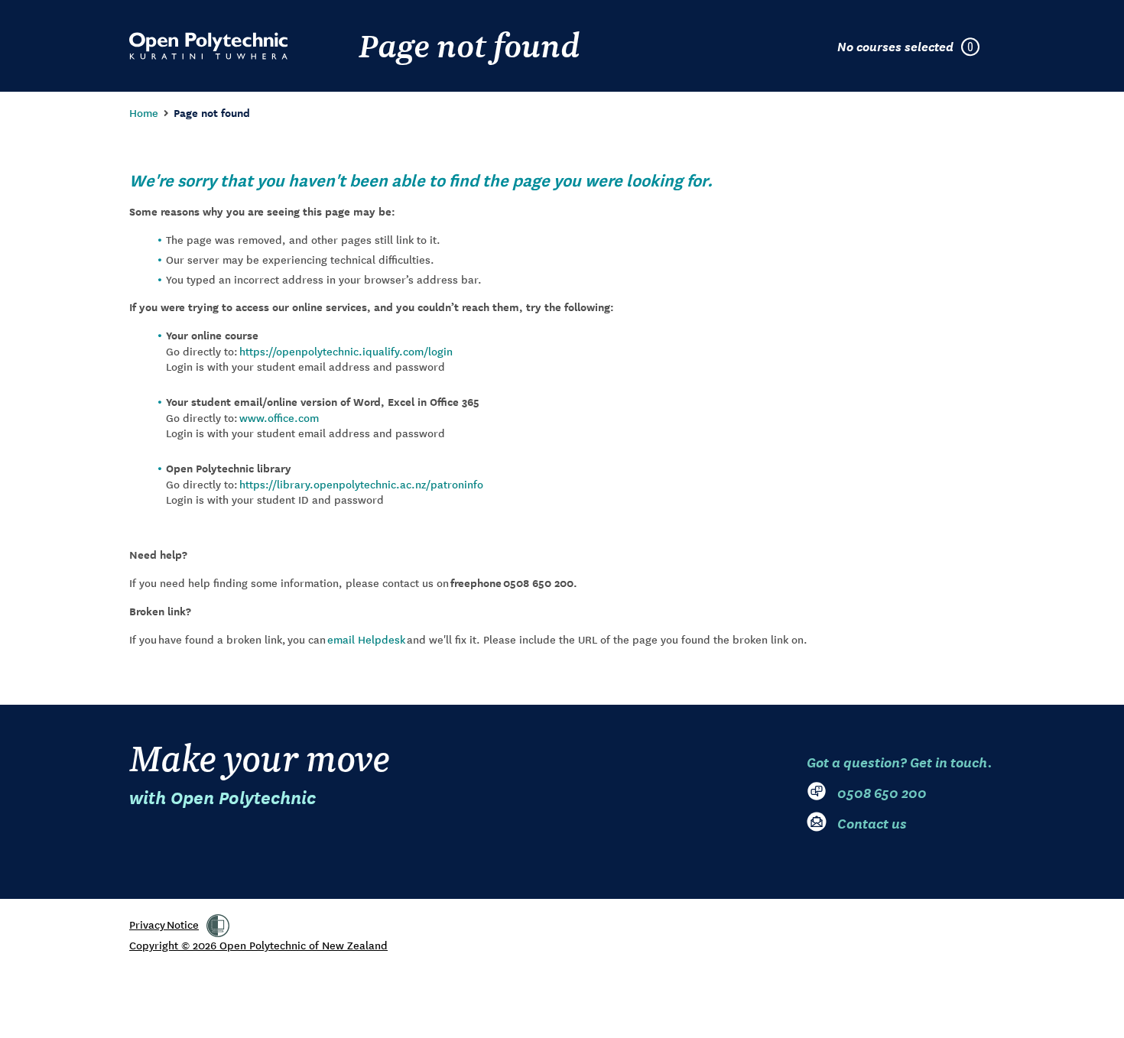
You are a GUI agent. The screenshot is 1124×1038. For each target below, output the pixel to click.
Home (143, 112)
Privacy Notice (164, 924)
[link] (217, 925)
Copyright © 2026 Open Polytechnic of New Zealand (258, 944)
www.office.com (279, 417)
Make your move (259, 772)
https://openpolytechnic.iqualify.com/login (346, 350)
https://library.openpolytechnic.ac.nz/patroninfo (361, 483)
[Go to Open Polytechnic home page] (208, 46)
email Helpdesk (366, 639)
